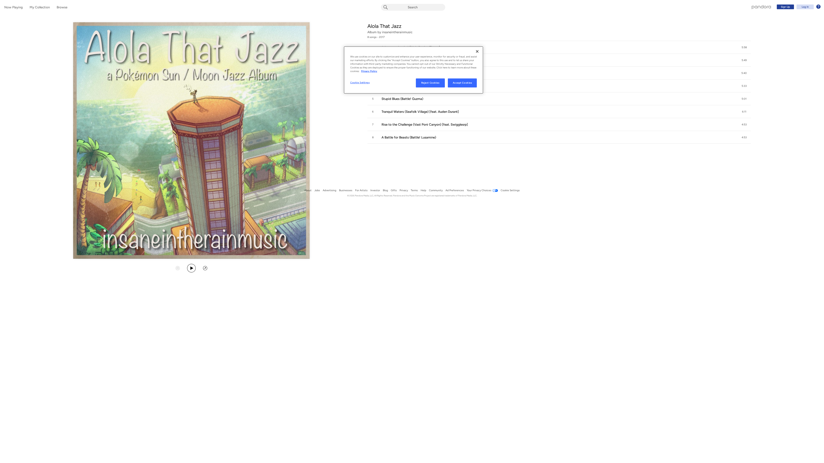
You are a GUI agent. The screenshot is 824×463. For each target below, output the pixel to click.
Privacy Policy (369, 71)
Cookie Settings (360, 82)
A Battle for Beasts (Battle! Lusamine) (409, 137)
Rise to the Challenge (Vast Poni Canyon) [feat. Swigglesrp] (425, 124)
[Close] (477, 51)
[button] (559, 47)
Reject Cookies (430, 82)
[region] (413, 70)
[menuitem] (798, 7)
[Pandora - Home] (761, 7)
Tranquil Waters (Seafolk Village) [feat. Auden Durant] (420, 112)
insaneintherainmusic (397, 32)
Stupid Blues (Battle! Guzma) (402, 99)
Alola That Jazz (384, 26)
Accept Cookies (462, 82)
